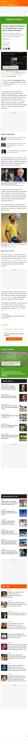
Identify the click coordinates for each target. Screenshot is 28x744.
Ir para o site (6, 1)
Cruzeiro (3, 529)
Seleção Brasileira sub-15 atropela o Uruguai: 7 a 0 (10, 416)
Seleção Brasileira (14, 19)
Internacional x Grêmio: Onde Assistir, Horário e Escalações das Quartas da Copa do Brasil (9, 503)
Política (9, 590)
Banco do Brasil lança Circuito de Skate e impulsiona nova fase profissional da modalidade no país (9, 542)
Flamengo (3, 509)
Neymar (3, 71)
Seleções (19, 15)
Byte (9, 663)
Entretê (9, 600)
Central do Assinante (13, 4)
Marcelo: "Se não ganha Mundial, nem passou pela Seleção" (9, 426)
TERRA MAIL (3, 4)
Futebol (13, 15)
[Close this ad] (27, 736)
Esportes (7, 15)
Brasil (24, 15)
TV (8, 632)
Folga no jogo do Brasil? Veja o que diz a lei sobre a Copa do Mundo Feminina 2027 (10, 437)
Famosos (9, 621)
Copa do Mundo (7, 297)
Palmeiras (3, 549)
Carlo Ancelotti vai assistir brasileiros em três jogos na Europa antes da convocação (8, 387)
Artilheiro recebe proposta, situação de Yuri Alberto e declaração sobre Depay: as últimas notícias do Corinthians (9, 522)
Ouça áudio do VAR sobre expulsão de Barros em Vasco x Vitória (13, 374)
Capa (2, 15)
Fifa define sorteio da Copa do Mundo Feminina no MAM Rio (9, 396)
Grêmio (2, 499)
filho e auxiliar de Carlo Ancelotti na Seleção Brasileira (13, 74)
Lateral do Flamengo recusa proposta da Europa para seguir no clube (9, 513)
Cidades (9, 653)
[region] (14, 740)
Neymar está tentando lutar (14, 101)
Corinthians (3, 519)
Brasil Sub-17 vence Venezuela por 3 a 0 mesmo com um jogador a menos (9, 407)
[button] (1, 1)
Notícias (9, 611)
